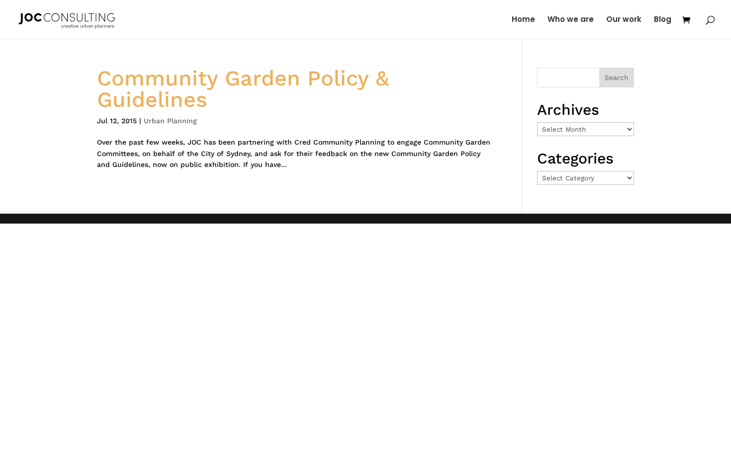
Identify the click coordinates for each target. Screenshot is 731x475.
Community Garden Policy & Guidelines (243, 89)
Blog (662, 20)
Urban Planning (170, 121)
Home (523, 20)
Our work (623, 20)
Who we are (571, 20)
